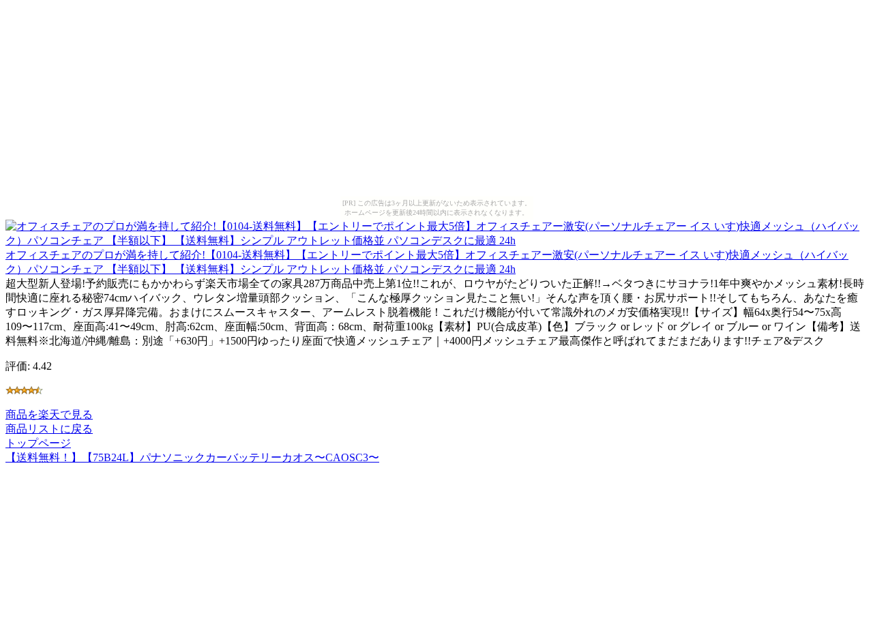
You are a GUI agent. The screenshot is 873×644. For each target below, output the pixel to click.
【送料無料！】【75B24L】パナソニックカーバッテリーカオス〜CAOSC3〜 (192, 457)
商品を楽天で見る (49, 414)
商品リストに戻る (49, 429)
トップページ (38, 443)
